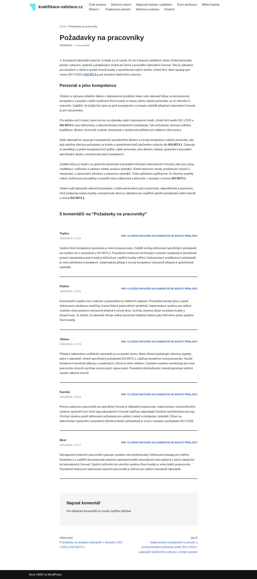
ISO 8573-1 (91, 74)
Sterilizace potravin (147, 9)
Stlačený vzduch (121, 4)
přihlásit (126, 511)
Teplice (64, 233)
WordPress (55, 574)
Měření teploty (210, 4)
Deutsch (169, 9)
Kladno (64, 286)
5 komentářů (83, 45)
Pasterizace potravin (118, 9)
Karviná (65, 392)
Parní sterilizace (187, 4)
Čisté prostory (97, 4)
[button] (100, 9)
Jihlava (64, 339)
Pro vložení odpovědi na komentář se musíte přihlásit (159, 235)
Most (63, 440)
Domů (63, 26)
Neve (32, 574)
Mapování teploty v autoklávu (154, 4)
